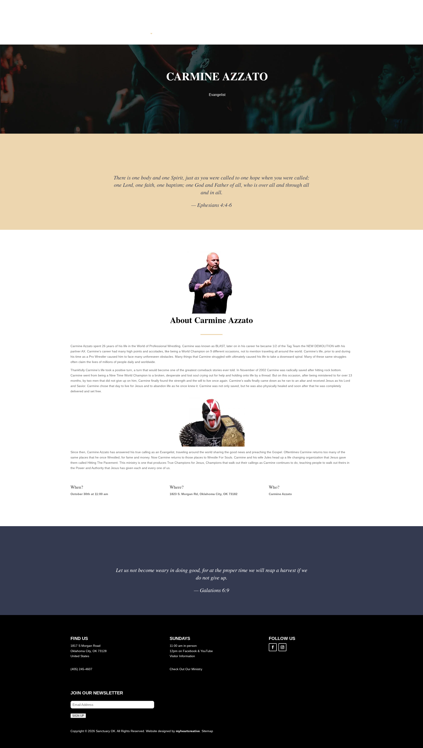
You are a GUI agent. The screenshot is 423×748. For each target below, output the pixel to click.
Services (168, 33)
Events (196, 33)
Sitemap (207, 731)
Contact (299, 33)
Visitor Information (182, 656)
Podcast (252, 33)
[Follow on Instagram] (282, 647)
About (142, 33)
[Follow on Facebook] (273, 647)
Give (276, 33)
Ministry (196, 669)
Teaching (223, 33)
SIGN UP (78, 715)
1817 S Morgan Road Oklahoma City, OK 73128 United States (88, 651)
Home (120, 33)
